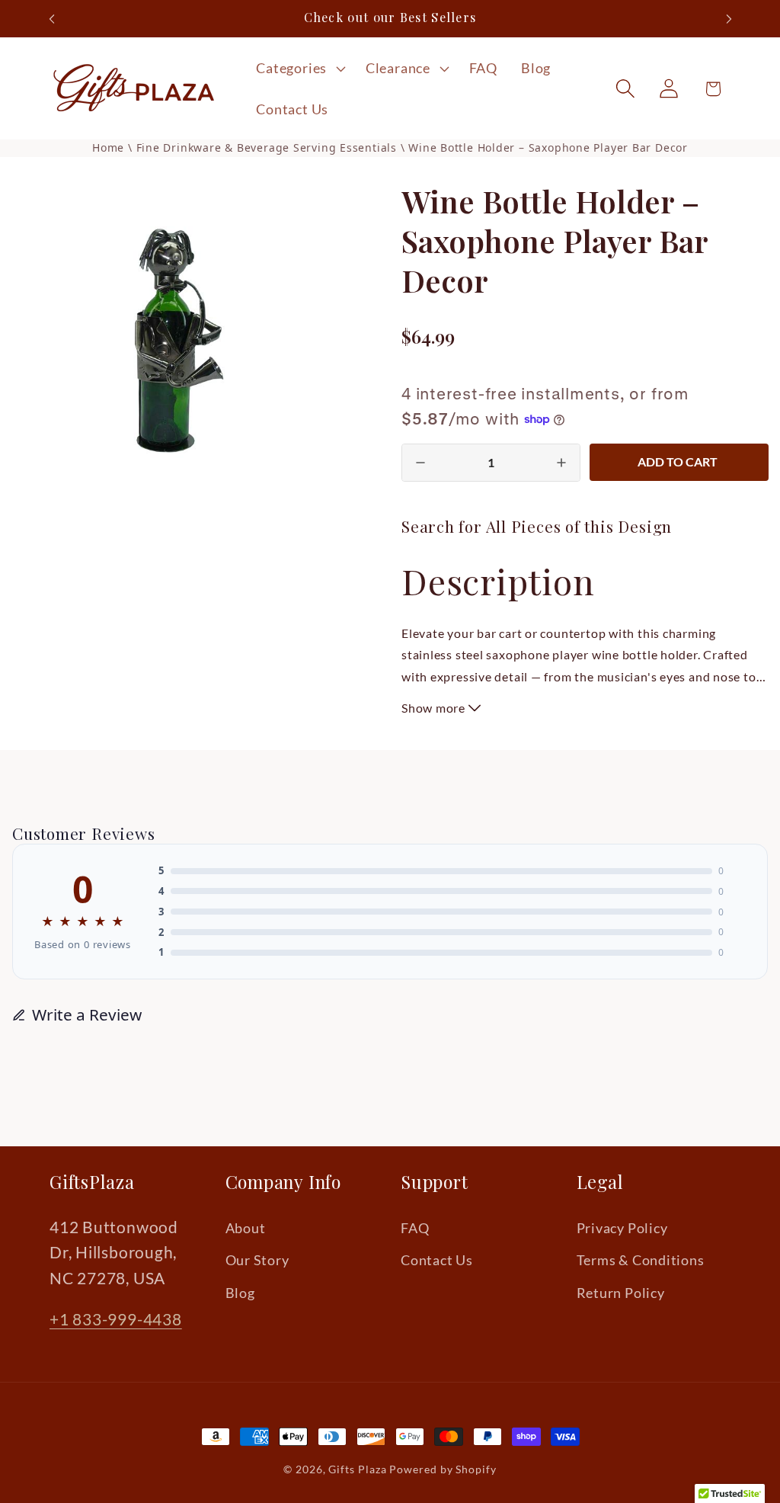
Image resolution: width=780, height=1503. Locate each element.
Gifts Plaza (357, 1469)
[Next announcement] (729, 18)
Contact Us (437, 1259)
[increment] (561, 462)
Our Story (257, 1259)
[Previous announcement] (52, 18)
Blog (240, 1292)
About (245, 1227)
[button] (299, 68)
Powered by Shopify (442, 1469)
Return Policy (621, 1292)
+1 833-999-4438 (116, 1318)
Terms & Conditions (641, 1259)
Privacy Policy (622, 1227)
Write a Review (87, 1014)
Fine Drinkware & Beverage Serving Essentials (268, 147)
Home (108, 147)
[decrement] (420, 462)
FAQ (415, 1227)
